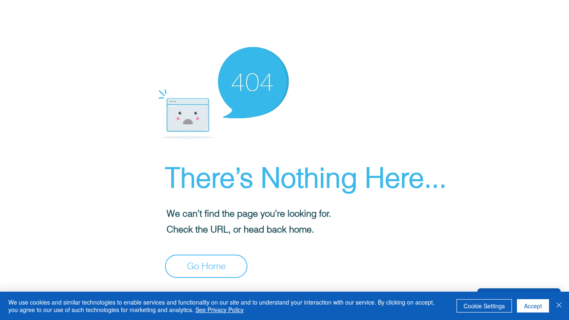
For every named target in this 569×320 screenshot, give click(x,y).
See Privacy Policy (219, 309)
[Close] (559, 305)
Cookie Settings (484, 306)
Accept (533, 306)
